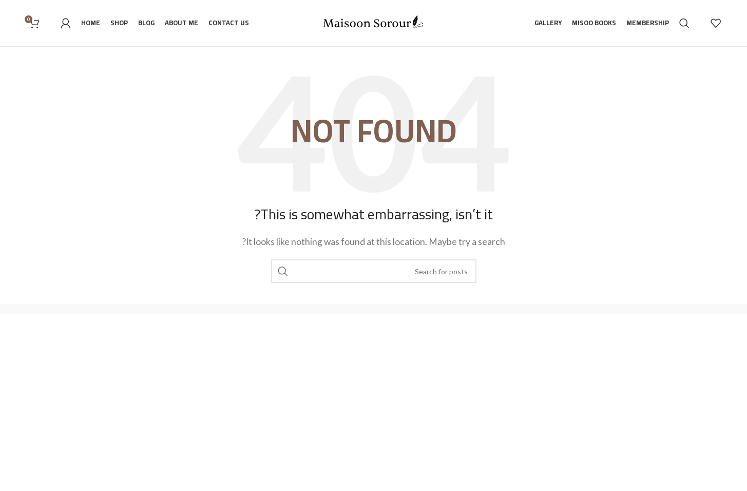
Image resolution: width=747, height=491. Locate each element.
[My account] (65, 23)
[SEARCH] (283, 271)
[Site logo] (374, 22)
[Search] (684, 23)
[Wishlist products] (715, 23)
